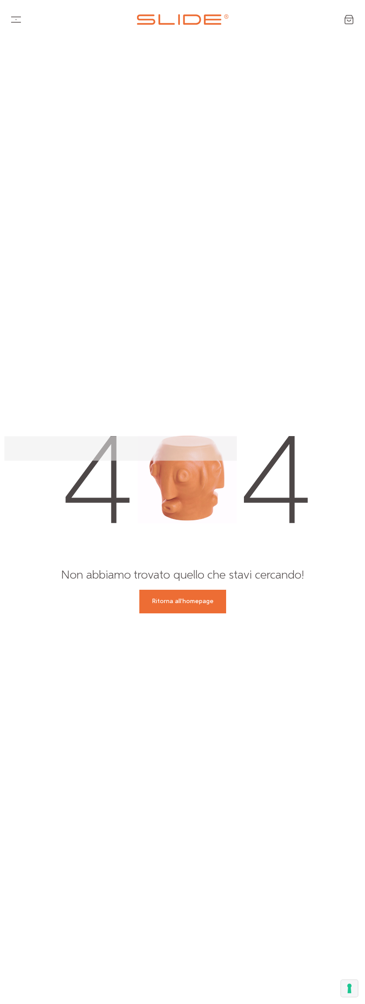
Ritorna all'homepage (183, 601)
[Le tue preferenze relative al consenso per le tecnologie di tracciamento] (349, 988)
